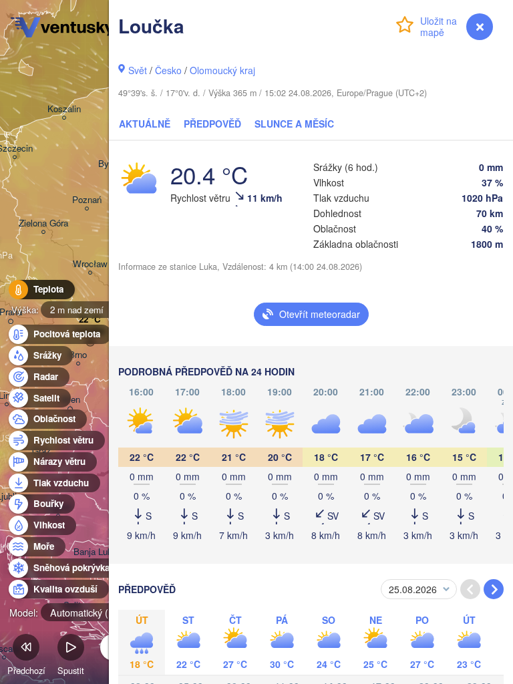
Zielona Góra (43, 223)
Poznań (87, 200)
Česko (168, 70)
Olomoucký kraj (222, 70)
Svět (137, 70)
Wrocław (90, 264)
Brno (78, 355)
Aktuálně (144, 123)
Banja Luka (95, 552)
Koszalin (64, 109)
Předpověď (212, 123)
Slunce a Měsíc (294, 123)
